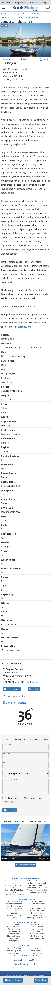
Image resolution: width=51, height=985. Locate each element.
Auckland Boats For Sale (14, 894)
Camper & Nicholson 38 (28, 17)
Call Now (42, 980)
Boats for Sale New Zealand (25, 956)
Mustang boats (14, 940)
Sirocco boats (37, 927)
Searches (22, 2)
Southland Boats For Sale (37, 890)
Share (45, 59)
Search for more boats (25, 864)
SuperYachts (37, 906)
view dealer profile (15, 696)
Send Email (10, 810)
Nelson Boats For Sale (37, 885)
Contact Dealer (14, 980)
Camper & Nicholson (9, 17)
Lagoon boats (37, 929)
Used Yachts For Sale (9, 14)
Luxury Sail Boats (37, 910)
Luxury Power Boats (37, 908)
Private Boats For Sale (37, 892)
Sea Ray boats (14, 929)
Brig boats (37, 931)
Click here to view (12, 650)
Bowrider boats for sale (14, 904)
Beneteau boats (13, 927)
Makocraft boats (14, 936)
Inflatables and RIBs (14, 908)
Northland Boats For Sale (37, 887)
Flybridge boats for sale (37, 917)
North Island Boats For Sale (14, 886)
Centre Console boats (14, 901)
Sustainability (13, 953)
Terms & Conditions (36, 950)
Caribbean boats (37, 933)
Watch (26, 59)
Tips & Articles (36, 948)
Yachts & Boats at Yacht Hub (25, 964)
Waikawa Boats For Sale (37, 883)
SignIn (45, 2)
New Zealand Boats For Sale (13, 882)
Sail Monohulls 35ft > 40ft (30, 14)
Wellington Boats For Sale (37, 881)
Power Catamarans (37, 904)
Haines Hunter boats (37, 938)
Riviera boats (14, 924)
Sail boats (14, 917)
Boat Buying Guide (13, 950)
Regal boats (14, 938)
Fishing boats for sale (14, 906)
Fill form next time (22, 799)
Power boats (37, 901)
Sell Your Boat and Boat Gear (25, 960)
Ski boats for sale (14, 915)
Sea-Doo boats (37, 924)
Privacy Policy (36, 953)
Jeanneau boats (13, 933)
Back (7, 59)
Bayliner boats (37, 936)
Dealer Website (25, 327)
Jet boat (13, 910)
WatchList (35, 2)
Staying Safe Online (13, 948)
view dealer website (15, 702)
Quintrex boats (14, 931)
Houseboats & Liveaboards (37, 914)
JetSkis (14, 913)
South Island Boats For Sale (14, 891)
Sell (8, 2)
